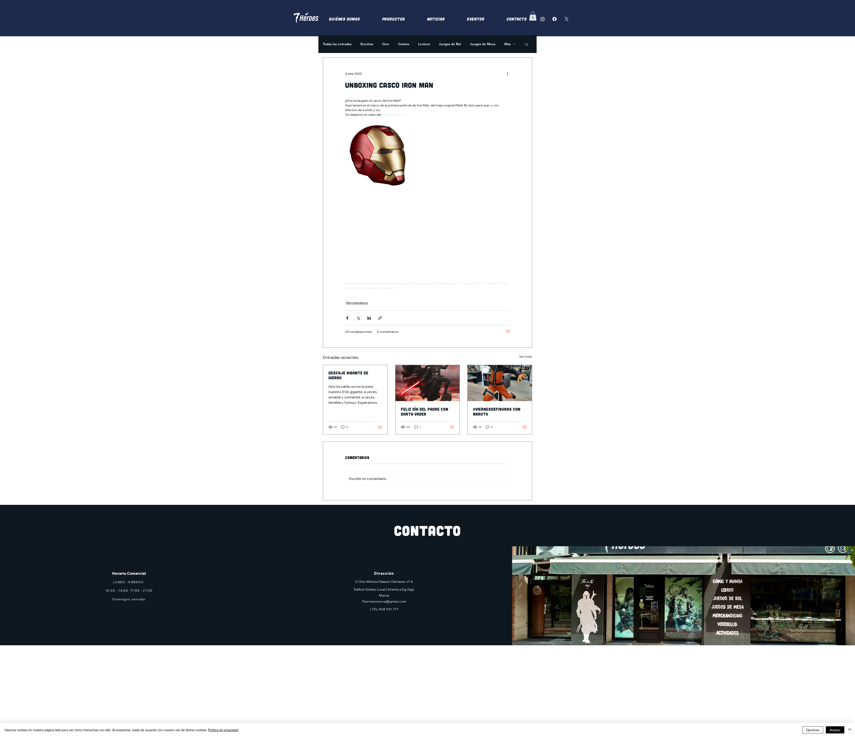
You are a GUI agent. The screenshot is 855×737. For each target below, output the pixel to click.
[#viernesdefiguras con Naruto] (500, 383)
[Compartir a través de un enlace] (380, 318)
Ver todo (525, 357)
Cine (385, 44)
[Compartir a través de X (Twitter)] (358, 318)
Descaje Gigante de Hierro (348, 375)
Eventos (366, 44)
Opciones (812, 730)
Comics (403, 44)
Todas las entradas (337, 44)
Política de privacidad (223, 730)
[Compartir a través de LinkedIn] (369, 318)
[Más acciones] (507, 73)
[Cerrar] (849, 729)
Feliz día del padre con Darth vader (424, 411)
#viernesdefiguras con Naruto (496, 411)
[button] (533, 16)
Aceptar (835, 730)
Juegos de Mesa (482, 44)
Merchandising (357, 303)
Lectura (424, 44)
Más (507, 44)
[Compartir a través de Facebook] (347, 318)
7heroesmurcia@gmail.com (384, 601)
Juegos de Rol (450, 44)
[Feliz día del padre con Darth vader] (427, 383)
